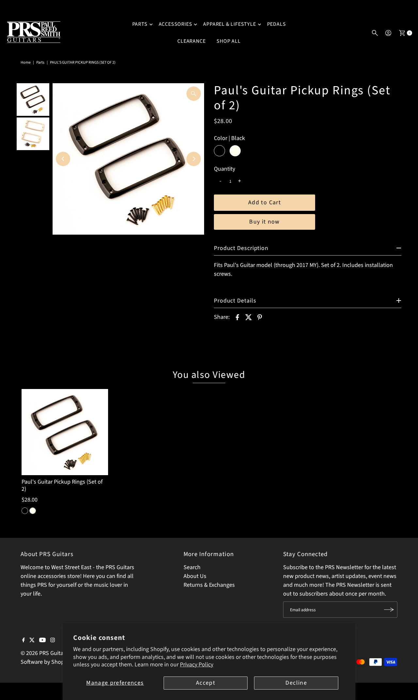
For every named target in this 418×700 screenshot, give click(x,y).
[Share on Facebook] (237, 317)
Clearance (191, 41)
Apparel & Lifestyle (229, 24)
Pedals (276, 24)
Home (26, 62)
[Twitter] (32, 641)
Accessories (175, 24)
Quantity (224, 169)
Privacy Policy (196, 665)
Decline (296, 683)
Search (192, 567)
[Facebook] (23, 641)
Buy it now (264, 222)
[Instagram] (52, 641)
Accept (205, 683)
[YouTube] (42, 641)
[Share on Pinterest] (260, 317)
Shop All (228, 41)
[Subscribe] (389, 609)
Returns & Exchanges (209, 585)
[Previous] (63, 159)
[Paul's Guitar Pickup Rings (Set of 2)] (65, 432)
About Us (195, 576)
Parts (140, 24)
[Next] (193, 159)
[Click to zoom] (193, 93)
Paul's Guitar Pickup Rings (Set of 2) (62, 485)
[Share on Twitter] (248, 317)
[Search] (375, 33)
